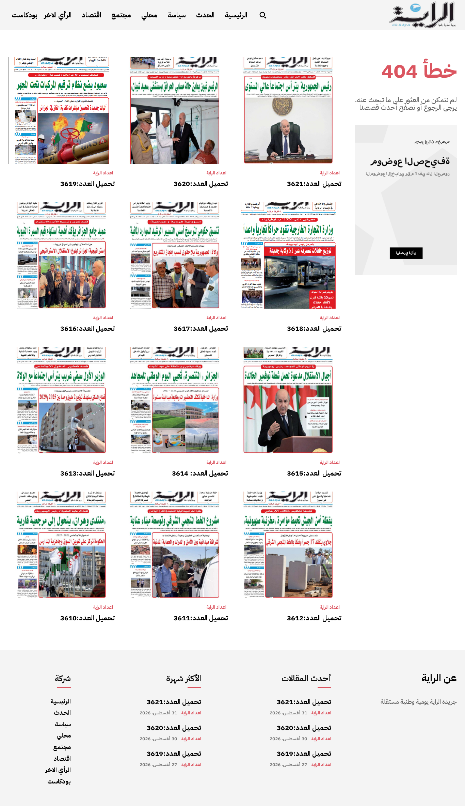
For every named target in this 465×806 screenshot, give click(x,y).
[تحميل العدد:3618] (288, 255)
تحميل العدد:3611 (201, 618)
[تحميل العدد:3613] (61, 400)
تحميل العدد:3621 (314, 184)
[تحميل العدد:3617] (175, 255)
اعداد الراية (330, 173)
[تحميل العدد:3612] (288, 545)
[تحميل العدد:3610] (61, 545)
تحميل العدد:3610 (87, 618)
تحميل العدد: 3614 (200, 473)
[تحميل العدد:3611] (175, 545)
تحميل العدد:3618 (314, 328)
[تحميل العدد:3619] (61, 110)
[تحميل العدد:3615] (288, 400)
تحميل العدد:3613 (87, 473)
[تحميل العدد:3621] (288, 110)
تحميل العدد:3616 (87, 328)
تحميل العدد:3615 (314, 473)
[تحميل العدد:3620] (175, 110)
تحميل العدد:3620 (201, 184)
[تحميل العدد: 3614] (175, 400)
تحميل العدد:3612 (314, 618)
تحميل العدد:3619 (87, 184)
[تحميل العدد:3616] (61, 255)
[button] (262, 14)
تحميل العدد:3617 (201, 328)
